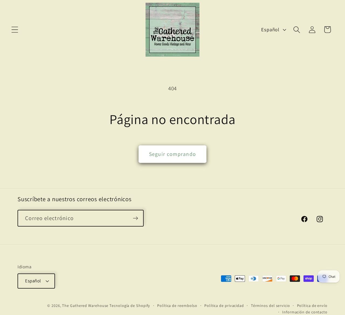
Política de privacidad (224, 305)
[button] (14, 29)
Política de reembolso (177, 305)
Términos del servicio (270, 305)
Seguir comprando (172, 154)
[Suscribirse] (135, 218)
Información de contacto (304, 311)
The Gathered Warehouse (85, 305)
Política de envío (312, 305)
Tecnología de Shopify (129, 305)
